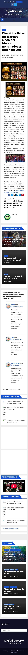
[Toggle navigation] (14, 19)
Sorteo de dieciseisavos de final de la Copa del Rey (18, 202)
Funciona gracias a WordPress (10, 650)
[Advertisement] (14, 437)
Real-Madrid (10, 57)
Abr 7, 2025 (8, 559)
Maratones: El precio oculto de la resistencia (13, 556)
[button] (25, 19)
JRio (12, 337)
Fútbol (6, 237)
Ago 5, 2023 (8, 611)
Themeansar (14, 652)
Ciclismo (6, 604)
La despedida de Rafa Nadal (14, 573)
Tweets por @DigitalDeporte (10, 528)
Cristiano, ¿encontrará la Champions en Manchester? (14, 241)
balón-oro (15, 55)
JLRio (16, 214)
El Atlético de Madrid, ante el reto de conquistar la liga (13, 278)
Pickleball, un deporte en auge (14, 590)
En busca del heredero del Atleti (12, 259)
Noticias (11, 237)
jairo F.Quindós (15, 363)
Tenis (16, 569)
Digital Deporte (14, 11)
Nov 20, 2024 (8, 576)
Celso (13, 304)
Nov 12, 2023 (8, 593)
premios (4, 57)
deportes (6, 569)
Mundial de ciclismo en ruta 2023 (13, 607)
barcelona (20, 55)
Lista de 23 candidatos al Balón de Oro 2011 (8, 203)
